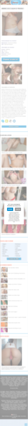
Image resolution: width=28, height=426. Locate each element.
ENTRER (10, 209)
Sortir (18, 209)
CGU (14, 221)
